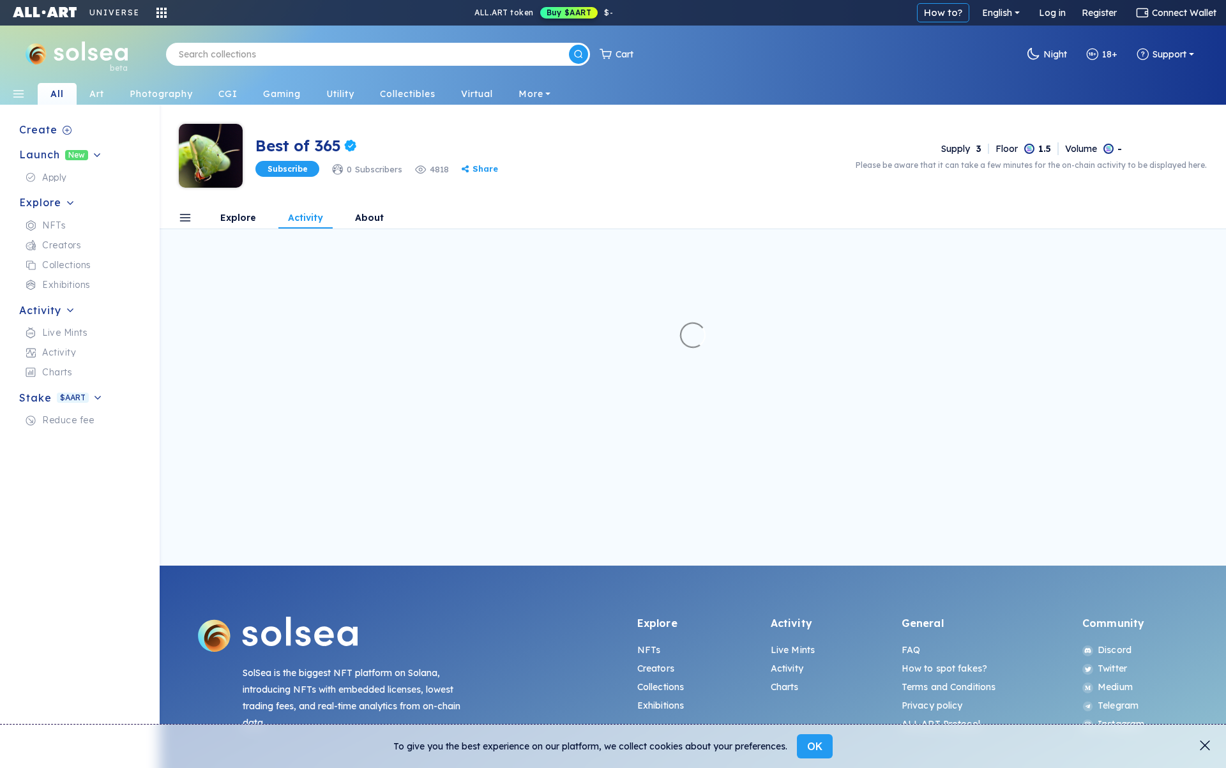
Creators (655, 668)
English (997, 13)
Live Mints (793, 650)
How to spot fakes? (945, 668)
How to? (943, 12)
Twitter (1112, 668)
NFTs (649, 650)
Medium (1115, 687)
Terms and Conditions (949, 687)
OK (814, 746)
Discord (1114, 650)
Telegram (1118, 705)
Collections (661, 687)
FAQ (911, 650)
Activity (787, 668)
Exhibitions (661, 705)
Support (1169, 54)
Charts (785, 687)
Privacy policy (932, 705)
